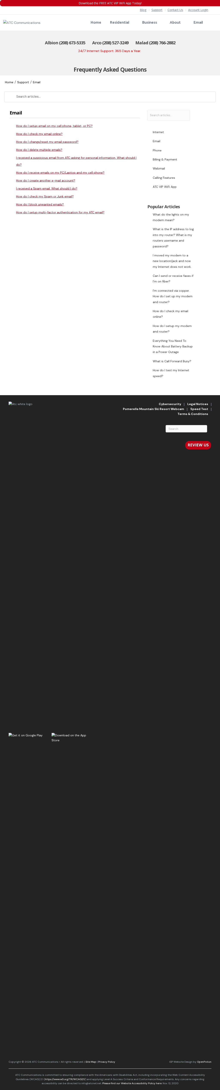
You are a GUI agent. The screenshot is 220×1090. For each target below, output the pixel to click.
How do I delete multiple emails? (39, 150)
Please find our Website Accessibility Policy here (132, 1083)
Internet (158, 132)
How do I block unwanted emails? (40, 204)
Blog (143, 10)
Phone (157, 150)
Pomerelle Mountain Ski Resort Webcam (153, 409)
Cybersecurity (170, 404)
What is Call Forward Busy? (172, 361)
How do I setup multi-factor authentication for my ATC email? (60, 212)
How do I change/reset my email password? (47, 142)
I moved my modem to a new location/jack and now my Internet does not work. (172, 261)
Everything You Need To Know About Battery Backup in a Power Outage (173, 346)
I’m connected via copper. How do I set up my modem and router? (172, 296)
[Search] (214, 23)
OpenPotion (204, 1062)
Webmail (159, 168)
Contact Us (175, 10)
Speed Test (199, 409)
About (175, 22)
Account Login (198, 10)
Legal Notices (197, 404)
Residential (119, 22)
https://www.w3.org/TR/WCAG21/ (65, 1079)
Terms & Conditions (192, 414)
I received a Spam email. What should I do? (46, 188)
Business (149, 22)
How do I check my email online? (39, 134)
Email (198, 22)
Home (95, 22)
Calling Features (164, 178)
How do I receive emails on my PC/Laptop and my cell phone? (60, 172)
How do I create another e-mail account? (45, 180)
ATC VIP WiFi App (165, 187)
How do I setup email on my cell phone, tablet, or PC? (54, 126)
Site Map (91, 1062)
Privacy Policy (106, 1062)
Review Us (198, 444)
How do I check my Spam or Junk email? (45, 196)
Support (156, 10)
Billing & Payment (165, 159)
